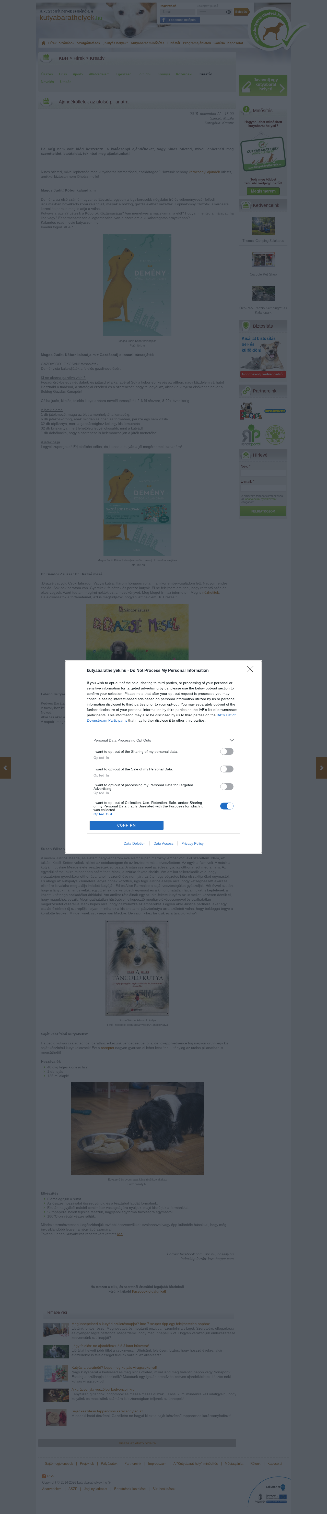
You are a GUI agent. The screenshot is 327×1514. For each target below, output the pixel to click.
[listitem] (163, 740)
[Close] (252, 671)
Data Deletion (135, 843)
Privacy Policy (192, 843)
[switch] (226, 751)
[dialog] (163, 757)
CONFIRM (126, 825)
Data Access (163, 843)
